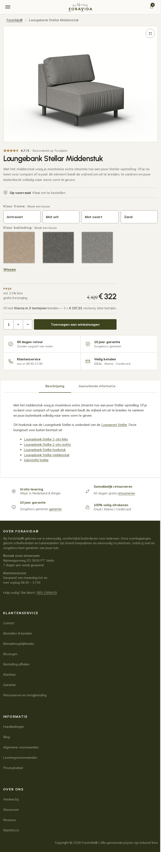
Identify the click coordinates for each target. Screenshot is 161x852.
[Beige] (19, 247)
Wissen (9, 269)
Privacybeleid (13, 768)
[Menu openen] (7, 7)
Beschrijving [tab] (54, 386)
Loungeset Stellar (114, 425)
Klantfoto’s (11, 830)
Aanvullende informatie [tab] (97, 386)
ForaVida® (14, 20)
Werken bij (11, 799)
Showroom (11, 810)
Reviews (9, 820)
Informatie (15, 717)
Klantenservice (21, 613)
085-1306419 (47, 593)
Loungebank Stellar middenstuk (46, 455)
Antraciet (15, 217)
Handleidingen (13, 727)
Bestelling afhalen (16, 664)
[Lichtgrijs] (97, 247)
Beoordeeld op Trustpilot (50, 151)
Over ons (13, 789)
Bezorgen (10, 654)
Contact (8, 623)
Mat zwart (93, 217)
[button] (150, 33)
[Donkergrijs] (58, 247)
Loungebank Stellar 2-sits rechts (47, 444)
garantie (55, 509)
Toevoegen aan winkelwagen (75, 324)
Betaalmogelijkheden (18, 644)
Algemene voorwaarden (21, 747)
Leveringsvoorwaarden (20, 758)
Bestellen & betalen (17, 633)
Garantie (9, 685)
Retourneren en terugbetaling (25, 695)
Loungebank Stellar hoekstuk (45, 450)
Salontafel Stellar (36, 460)
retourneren (126, 493)
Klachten (9, 675)
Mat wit (52, 217)
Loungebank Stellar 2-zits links (46, 439)
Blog (6, 737)
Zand (128, 217)
